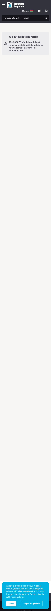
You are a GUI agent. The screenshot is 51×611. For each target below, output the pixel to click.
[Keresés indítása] (46, 18)
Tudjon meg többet (31, 603)
